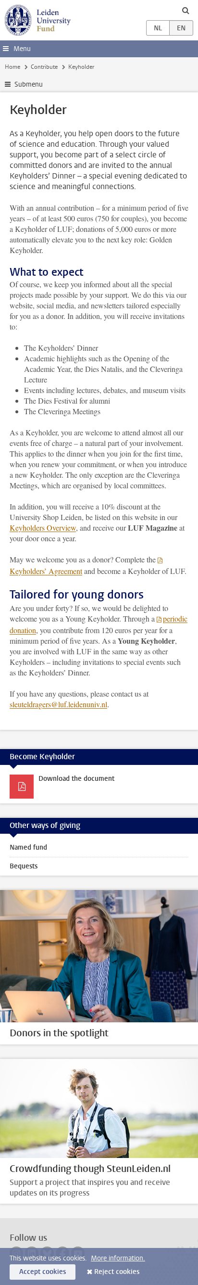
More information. (118, 1258)
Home (12, 67)
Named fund (28, 847)
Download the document (76, 778)
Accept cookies (42, 1271)
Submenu (28, 84)
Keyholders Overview (43, 527)
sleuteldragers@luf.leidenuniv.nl (58, 704)
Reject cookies (116, 1271)
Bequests (23, 866)
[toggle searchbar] (185, 10)
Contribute (44, 67)
